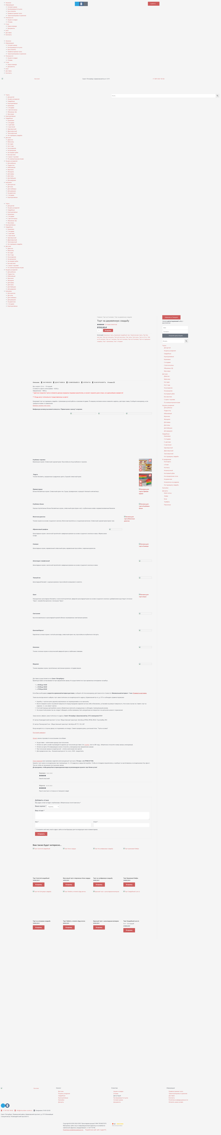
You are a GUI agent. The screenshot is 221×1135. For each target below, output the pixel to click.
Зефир (166, 496)
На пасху (167, 467)
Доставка (8, 32)
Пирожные (167, 505)
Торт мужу (135, 337)
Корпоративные (13, 103)
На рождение (12, 148)
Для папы (11, 176)
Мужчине (11, 169)
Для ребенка (12, 163)
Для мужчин (11, 184)
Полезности (9, 17)
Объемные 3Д (12, 112)
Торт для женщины (108, 337)
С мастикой (11, 127)
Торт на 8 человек (108, 317)
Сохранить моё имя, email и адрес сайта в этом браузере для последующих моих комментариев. (67, 829)
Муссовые (11, 114)
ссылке (87, 745)
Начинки (8, 3)
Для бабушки (12, 178)
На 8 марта (167, 461)
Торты (7, 95)
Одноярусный (12, 129)
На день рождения (13, 99)
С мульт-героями (13, 157)
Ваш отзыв (39, 810)
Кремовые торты (109, 335)
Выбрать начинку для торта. (42, 405)
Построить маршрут (39, 732)
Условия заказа (12, 7)
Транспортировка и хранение (17, 15)
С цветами (11, 125)
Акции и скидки (12, 20)
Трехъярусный (12, 133)
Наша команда (12, 26)
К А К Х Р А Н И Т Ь (100, 382)
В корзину (108, 330)
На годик (10, 144)
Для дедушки (12, 180)
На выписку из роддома (171, 482)
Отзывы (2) (111, 382)
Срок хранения (37, 761)
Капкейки (9, 182)
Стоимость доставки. (140, 693)
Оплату (35, 738)
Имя (37, 822)
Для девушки (12, 191)
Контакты (9, 35)
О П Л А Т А (86, 382)
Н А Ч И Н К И (47, 382)
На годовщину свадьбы (15, 135)
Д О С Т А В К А (60, 382)
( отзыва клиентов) (110, 324)
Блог (7, 30)
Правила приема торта (15, 13)
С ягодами (11, 107)
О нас (7, 24)
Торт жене (129, 337)
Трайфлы (167, 502)
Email (95, 822)
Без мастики (11, 154)
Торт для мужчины (119, 337)
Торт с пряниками (108, 341)
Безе (165, 499)
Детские (8, 137)
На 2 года (11, 146)
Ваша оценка (40, 806)
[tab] (36, 382)
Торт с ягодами (118, 341)
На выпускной (168, 470)
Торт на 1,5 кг (143, 337)
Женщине (11, 172)
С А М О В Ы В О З (74, 382)
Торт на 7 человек (111, 339)
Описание (36, 382)
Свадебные (11, 101)
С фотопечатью (12, 110)
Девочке (10, 140)
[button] (37, 39)
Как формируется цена (15, 9)
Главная (99, 317)
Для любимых (12, 189)
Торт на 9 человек (133, 339)
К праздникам (166, 459)
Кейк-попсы (168, 493)
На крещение (12, 150)
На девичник (12, 193)
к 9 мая (166, 464)
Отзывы (10, 22)
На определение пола (171, 476)
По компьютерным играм (16, 159)
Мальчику (11, 142)
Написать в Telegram (171, 317)
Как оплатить (12, 11)
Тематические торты (136, 335)
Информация (10, 5)
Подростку (11, 165)
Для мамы (11, 174)
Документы (11, 28)
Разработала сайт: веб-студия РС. (96, 1130)
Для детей (11, 97)
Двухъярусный (12, 131)
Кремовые (11, 105)
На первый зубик (13, 152)
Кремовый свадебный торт (122, 335)
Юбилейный (11, 167)
